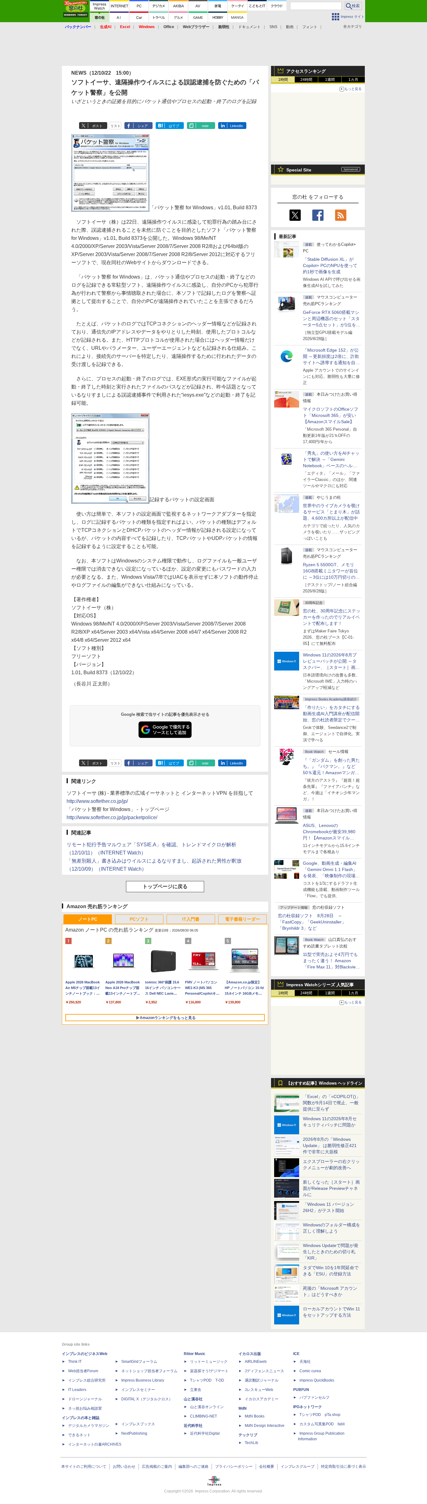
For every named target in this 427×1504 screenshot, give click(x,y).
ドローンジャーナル (85, 1399)
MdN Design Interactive (264, 1425)
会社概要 (266, 1466)
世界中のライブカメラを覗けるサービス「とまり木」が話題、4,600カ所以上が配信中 (331, 512)
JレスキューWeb (259, 1390)
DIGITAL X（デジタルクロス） (147, 1399)
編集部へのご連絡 (193, 1466)
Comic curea (310, 1371)
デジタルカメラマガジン (88, 1425)
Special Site (298, 169)
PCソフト (139, 919)
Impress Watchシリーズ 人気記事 (320, 984)
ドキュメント (249, 27)
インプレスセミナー (138, 1390)
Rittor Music (194, 1354)
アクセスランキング (306, 71)
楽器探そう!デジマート (209, 1371)
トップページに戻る (165, 886)
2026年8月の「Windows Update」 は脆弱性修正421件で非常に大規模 (330, 1145)
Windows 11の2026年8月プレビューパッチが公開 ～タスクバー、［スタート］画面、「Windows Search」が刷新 (330, 667)
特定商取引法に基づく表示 (343, 1466)
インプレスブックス (138, 1424)
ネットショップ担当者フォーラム (149, 1371)
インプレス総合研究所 (87, 1380)
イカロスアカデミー (262, 1399)
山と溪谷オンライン (207, 1407)
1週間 (330, 79)
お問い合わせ (124, 1466)
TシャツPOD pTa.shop (319, 1414)
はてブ (174, 126)
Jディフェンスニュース (264, 1371)
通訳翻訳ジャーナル (262, 1380)
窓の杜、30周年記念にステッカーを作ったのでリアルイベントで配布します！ (331, 617)
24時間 (306, 79)
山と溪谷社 (193, 1399)
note (205, 126)
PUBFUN (301, 1390)
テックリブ (248, 1435)
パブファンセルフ (314, 1397)
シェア (143, 126)
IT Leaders (77, 1390)
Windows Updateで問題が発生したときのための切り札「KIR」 (330, 1251)
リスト (115, 126)
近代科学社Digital (205, 1433)
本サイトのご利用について (83, 1466)
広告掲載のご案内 (157, 1466)
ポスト (97, 126)
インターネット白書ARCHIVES (94, 1444)
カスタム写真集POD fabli (322, 1424)
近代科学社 (193, 1425)
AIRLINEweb (256, 1361)
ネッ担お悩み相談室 (85, 1408)
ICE (296, 1354)
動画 (290, 27)
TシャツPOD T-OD (207, 1380)
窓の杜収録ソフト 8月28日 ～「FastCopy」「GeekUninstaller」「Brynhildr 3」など (312, 922)
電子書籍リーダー (242, 919)
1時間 (283, 79)
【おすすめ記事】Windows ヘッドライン (324, 1083)
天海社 (305, 1361)
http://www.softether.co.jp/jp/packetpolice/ (112, 817)
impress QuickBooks (316, 1380)
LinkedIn (236, 126)
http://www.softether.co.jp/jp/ (97, 801)
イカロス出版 (250, 1354)
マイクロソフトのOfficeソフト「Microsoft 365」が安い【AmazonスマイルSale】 (330, 415)
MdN (243, 1408)
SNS (273, 27)
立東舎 (195, 1390)
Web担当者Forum (83, 1371)
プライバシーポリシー (234, 1466)
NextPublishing (134, 1433)
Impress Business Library (142, 1380)
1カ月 (353, 79)
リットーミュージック (209, 1361)
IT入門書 (190, 919)
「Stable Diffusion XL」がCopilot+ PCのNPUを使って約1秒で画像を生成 (330, 265)
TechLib (251, 1443)
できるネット (79, 1435)
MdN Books (254, 1416)
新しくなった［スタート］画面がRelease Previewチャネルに (331, 1188)
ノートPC (87, 919)
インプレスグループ (297, 1466)
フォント (309, 27)
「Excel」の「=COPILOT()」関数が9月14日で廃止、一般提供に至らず (331, 1102)
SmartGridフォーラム (139, 1361)
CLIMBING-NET (203, 1416)
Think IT (75, 1361)
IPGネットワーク (307, 1407)
